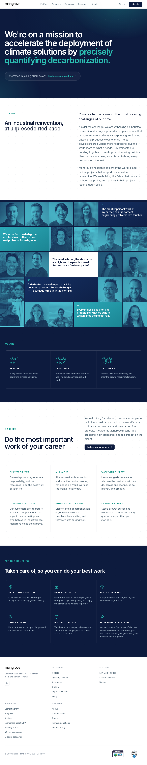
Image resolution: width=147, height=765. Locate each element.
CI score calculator (13, 737)
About (94, 4)
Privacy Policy (58, 727)
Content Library (12, 709)
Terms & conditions (61, 723)
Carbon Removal (107, 677)
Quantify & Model (60, 677)
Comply (55, 687)
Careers (55, 718)
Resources (83, 4)
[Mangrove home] (13, 4)
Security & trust (12, 727)
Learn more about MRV (15, 723)
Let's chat (135, 4)
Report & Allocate (60, 691)
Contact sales (58, 713)
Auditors (8, 718)
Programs (69, 4)
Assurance (57, 682)
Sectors (55, 4)
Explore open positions (99, 447)
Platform (44, 4)
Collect (55, 673)
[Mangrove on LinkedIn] (7, 683)
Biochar (103, 682)
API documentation (13, 732)
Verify (54, 696)
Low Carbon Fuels (107, 673)
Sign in (122, 4)
